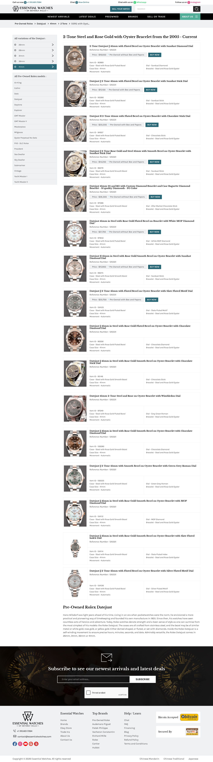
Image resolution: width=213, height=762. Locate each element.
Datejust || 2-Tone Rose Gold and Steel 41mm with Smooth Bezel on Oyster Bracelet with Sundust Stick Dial (140, 152)
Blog (126, 732)
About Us (188, 16)
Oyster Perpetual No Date (25, 138)
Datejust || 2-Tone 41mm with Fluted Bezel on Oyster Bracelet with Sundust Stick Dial (139, 81)
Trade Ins (65, 732)
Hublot (95, 747)
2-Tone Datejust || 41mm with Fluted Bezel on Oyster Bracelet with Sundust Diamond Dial (141, 46)
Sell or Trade (156, 16)
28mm (21, 50)
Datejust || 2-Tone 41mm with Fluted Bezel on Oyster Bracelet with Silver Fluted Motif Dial (141, 570)
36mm (21, 61)
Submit (196, 9)
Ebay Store (66, 728)
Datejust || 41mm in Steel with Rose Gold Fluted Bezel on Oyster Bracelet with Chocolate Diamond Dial (140, 327)
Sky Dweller (19, 160)
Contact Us (66, 739)
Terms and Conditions (136, 743)
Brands (133, 16)
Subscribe (143, 679)
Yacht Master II (21, 182)
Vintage (17, 171)
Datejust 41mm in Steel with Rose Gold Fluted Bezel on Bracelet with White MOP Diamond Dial (142, 222)
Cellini (17, 88)
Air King (17, 82)
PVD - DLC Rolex (21, 143)
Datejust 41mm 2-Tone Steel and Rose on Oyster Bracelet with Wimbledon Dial (135, 395)
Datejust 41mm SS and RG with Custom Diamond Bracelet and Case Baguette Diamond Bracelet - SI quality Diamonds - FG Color (140, 187)
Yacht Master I (20, 176)
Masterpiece (20, 127)
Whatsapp (141, 2)
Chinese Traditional (174, 758)
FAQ (126, 724)
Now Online (83, 2)
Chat (126, 720)
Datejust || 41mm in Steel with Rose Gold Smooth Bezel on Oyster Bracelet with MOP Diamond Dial (138, 501)
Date (16, 93)
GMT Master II (20, 121)
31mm (21, 56)
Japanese (193, 758)
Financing (129, 728)
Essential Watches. (41, 758)
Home (63, 720)
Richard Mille (99, 735)
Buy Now (154, 55)
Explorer (18, 110)
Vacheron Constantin (103, 732)
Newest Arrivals (59, 16)
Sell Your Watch (121, 9)
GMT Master (19, 116)
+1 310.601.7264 (34, 2)
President (18, 149)
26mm (21, 45)
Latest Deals (87, 16)
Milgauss (18, 132)
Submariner (19, 165)
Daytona (18, 104)
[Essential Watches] (33, 8)
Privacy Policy (131, 735)
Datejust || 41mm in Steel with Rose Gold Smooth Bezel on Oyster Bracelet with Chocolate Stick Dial (141, 362)
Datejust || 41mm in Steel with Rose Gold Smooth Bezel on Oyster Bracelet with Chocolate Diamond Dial (141, 431)
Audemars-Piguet (101, 724)
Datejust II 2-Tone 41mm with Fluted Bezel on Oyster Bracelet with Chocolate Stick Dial (140, 116)
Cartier (96, 743)
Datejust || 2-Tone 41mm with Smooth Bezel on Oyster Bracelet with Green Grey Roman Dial (143, 465)
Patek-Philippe (100, 728)
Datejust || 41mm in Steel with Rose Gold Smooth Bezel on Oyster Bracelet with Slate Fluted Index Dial (142, 536)
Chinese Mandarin (149, 758)
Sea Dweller (19, 154)
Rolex (95, 739)
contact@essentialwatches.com (34, 736)
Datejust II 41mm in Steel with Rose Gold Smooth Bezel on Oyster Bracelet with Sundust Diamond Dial (140, 257)
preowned (112, 16)
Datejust (18, 99)
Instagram (195, 2)
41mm (21, 67)
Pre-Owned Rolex (101, 720)
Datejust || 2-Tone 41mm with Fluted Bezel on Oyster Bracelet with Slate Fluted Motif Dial (141, 291)
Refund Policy (131, 739)
